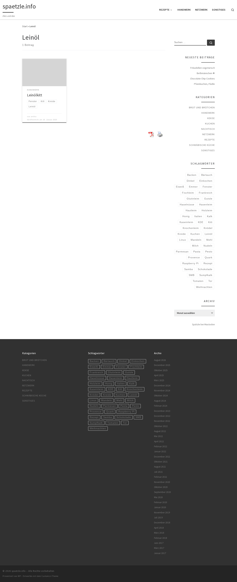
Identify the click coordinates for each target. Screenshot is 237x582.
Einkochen (205, 180)
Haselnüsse (187, 204)
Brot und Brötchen (202, 107)
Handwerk (208, 112)
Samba (188, 269)
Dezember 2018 (162, 522)
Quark (208, 257)
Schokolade (205, 269)
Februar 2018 (160, 537)
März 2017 (159, 548)
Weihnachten (204, 287)
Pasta (196, 251)
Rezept (208, 263)
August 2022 (160, 431)
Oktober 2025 (161, 370)
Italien (198, 216)
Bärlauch (206, 175)
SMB (191, 275)
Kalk (209, 216)
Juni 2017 (158, 543)
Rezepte (210, 139)
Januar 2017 (160, 553)
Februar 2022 (160, 446)
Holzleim (207, 210)
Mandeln (196, 239)
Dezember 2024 (162, 385)
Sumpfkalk (205, 275)
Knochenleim (191, 228)
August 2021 (160, 466)
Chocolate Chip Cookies (202, 78)
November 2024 (162, 390)
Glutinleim (193, 198)
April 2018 (159, 527)
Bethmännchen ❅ (206, 73)
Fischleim (188, 192)
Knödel (208, 228)
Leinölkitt (34, 95)
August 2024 (160, 400)
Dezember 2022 (162, 416)
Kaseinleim (186, 222)
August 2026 (160, 360)
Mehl (209, 239)
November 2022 (162, 421)
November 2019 (162, 512)
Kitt (210, 222)
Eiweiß (180, 186)
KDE (200, 222)
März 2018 (159, 532)
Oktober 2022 (161, 426)
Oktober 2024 (161, 395)
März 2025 (159, 380)
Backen (191, 175)
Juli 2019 (158, 517)
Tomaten (198, 281)
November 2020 (162, 482)
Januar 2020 (160, 507)
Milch (195, 245)
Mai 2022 (158, 436)
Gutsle (208, 198)
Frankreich (205, 192)
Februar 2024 (160, 405)
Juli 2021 (158, 471)
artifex (34, 116)
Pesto (208, 251)
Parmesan (182, 251)
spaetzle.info (19, 571)
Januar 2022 (160, 451)
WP (19, 576)
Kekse (211, 118)
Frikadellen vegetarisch (202, 67)
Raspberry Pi (190, 263)
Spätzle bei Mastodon (203, 324)
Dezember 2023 (162, 411)
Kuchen (210, 123)
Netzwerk (208, 134)
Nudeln (208, 245)
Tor (210, 281)
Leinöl (208, 234)
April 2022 (159, 441)
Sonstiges (208, 150)
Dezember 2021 (162, 456)
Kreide (182, 234)
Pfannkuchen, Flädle (204, 83)
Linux (182, 239)
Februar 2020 (160, 502)
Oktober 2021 (161, 461)
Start (24, 26)
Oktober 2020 (161, 487)
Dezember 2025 (162, 365)
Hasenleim (205, 204)
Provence (194, 257)
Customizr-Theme (49, 576)
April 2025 (159, 375)
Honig (186, 216)
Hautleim (191, 210)
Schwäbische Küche (202, 145)
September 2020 (162, 492)
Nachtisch (208, 128)
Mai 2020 (158, 497)
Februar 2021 (160, 476)
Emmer (193, 186)
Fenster (207, 186)
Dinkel (190, 180)
